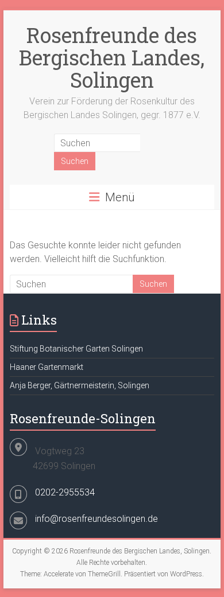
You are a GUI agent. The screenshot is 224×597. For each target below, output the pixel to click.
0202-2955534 (65, 492)
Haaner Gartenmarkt (46, 367)
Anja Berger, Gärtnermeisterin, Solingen (79, 385)
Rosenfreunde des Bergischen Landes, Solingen (111, 57)
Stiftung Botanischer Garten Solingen (76, 348)
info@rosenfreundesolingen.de (96, 518)
